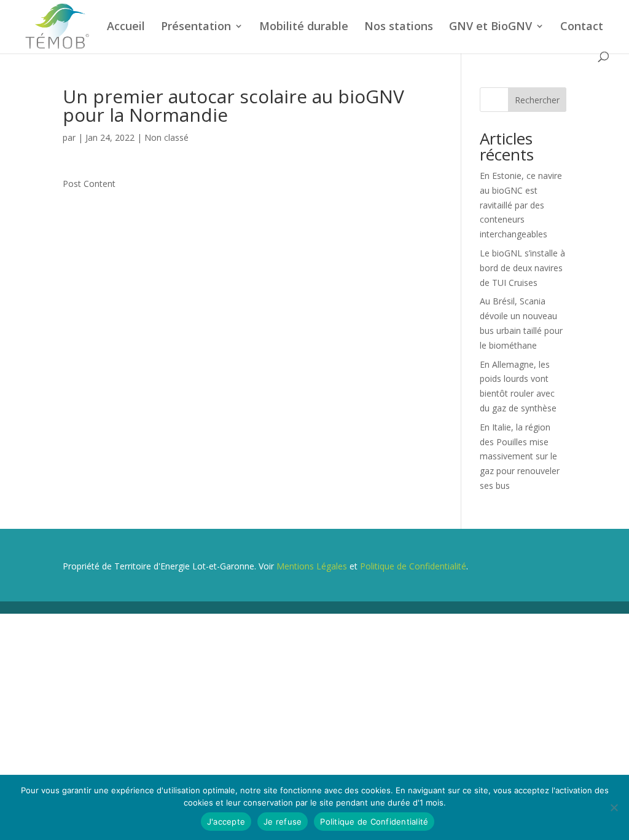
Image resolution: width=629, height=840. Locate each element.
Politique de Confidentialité (413, 566)
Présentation (196, 27)
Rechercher (537, 100)
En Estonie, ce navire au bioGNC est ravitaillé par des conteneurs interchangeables (521, 205)
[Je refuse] (614, 807)
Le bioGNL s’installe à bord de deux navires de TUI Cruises (522, 267)
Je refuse (283, 821)
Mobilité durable (303, 27)
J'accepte (226, 821)
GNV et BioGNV (490, 27)
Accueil (126, 27)
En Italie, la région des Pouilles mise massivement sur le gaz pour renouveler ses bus (520, 456)
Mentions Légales (311, 566)
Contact (581, 27)
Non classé (166, 137)
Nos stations (398, 27)
